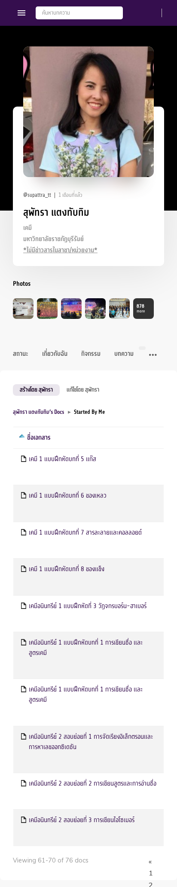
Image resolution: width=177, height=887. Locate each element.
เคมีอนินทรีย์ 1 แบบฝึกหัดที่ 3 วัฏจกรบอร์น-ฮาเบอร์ (87, 606)
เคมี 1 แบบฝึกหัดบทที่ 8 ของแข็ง (66, 569)
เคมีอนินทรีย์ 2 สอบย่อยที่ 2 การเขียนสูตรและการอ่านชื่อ (92, 783)
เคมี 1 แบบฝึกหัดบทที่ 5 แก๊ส (62, 459)
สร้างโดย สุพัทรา (36, 389)
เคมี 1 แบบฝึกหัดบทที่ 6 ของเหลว (68, 495)
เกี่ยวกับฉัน (54, 354)
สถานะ (20, 354)
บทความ (124, 354)
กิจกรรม (91, 354)
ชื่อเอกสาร (39, 438)
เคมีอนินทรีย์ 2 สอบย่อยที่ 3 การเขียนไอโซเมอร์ (81, 820)
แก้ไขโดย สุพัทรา (83, 389)
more (141, 308)
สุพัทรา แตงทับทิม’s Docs (38, 411)
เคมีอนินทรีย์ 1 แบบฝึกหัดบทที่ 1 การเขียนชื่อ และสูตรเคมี (86, 648)
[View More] (153, 355)
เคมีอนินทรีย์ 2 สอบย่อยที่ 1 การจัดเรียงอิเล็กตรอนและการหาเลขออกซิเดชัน (91, 742)
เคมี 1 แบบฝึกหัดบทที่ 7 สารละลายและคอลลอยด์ (85, 532)
